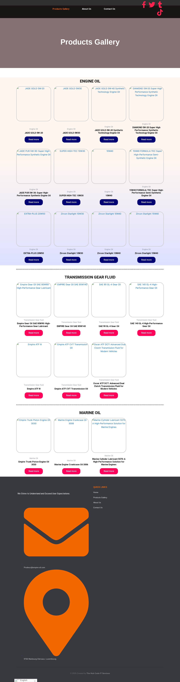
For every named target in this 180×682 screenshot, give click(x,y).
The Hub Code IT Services (98, 673)
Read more (34, 139)
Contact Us (109, 9)
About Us (86, 9)
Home (95, 492)
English (23, 680)
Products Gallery (61, 9)
